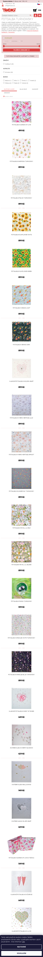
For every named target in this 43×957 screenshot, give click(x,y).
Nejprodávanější (9, 89)
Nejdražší (35, 89)
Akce (6, 41)
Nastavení (21, 947)
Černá (24, 80)
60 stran (9, 72)
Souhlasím (21, 953)
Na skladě (8, 38)
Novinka (14, 41)
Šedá (16, 83)
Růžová (8, 83)
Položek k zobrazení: (22, 50)
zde (23, 942)
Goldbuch (9, 64)
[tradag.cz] (12, 10)
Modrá (33, 80)
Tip (22, 41)
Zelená (25, 83)
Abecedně (7, 93)
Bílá (16, 80)
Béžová (8, 80)
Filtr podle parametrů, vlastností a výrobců (20, 56)
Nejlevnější (23, 89)
